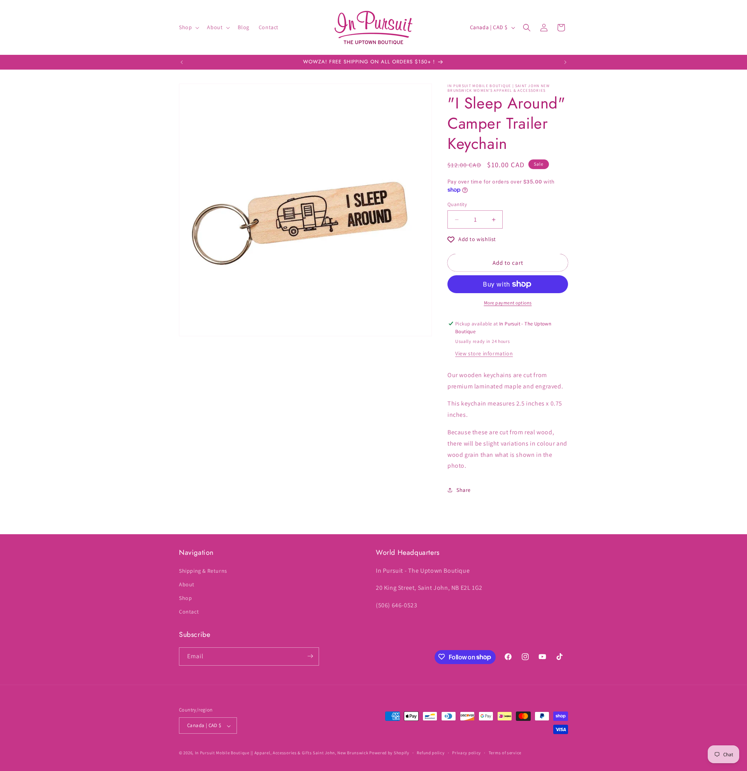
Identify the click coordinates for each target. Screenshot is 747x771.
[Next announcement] (565, 62)
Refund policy (430, 752)
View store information (484, 353)
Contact (189, 611)
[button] (188, 27)
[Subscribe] (310, 656)
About (187, 583)
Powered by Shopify (389, 753)
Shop (185, 597)
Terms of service (505, 752)
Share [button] (463, 489)
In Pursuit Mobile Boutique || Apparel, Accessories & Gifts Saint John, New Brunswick (281, 753)
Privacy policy (466, 752)
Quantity (457, 204)
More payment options (508, 303)
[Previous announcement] (181, 62)
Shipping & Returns (203, 570)
